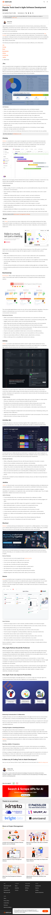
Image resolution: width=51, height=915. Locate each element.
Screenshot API (7, 890)
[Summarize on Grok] (33, 13)
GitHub (4, 343)
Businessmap (5, 275)
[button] (47, 2)
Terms (5, 898)
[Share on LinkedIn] (31, 13)
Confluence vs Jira (17, 133)
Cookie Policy (6, 902)
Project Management (6, 5)
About (16, 885)
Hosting (36, 890)
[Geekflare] (7, 2)
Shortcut (4, 526)
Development (38, 885)
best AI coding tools (43, 762)
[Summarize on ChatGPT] (26, 13)
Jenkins (4, 485)
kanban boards (28, 558)
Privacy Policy (6, 900)
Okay (45, 911)
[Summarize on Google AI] (28, 13)
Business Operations (39, 892)
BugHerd (4, 739)
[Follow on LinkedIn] (13, 770)
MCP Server (27, 885)
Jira (3, 45)
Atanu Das (10, 768)
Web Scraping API (7, 885)
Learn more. (14, 17)
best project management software (22, 214)
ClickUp (4, 141)
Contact (16, 890)
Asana (3, 579)
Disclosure (6, 905)
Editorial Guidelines (7, 907)
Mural (6, 221)
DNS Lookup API (7, 892)
